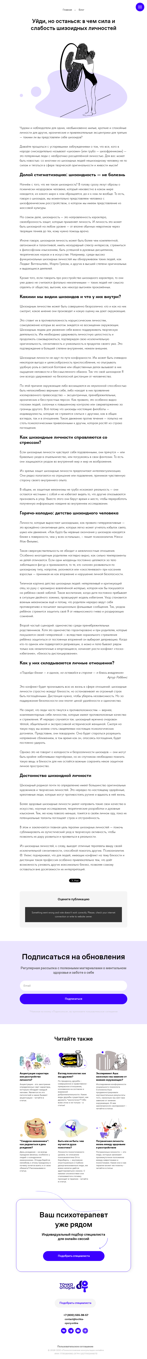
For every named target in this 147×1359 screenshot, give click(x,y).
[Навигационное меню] (140, 7)
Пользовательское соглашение (75, 1346)
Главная (67, 9)
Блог (81, 9)
